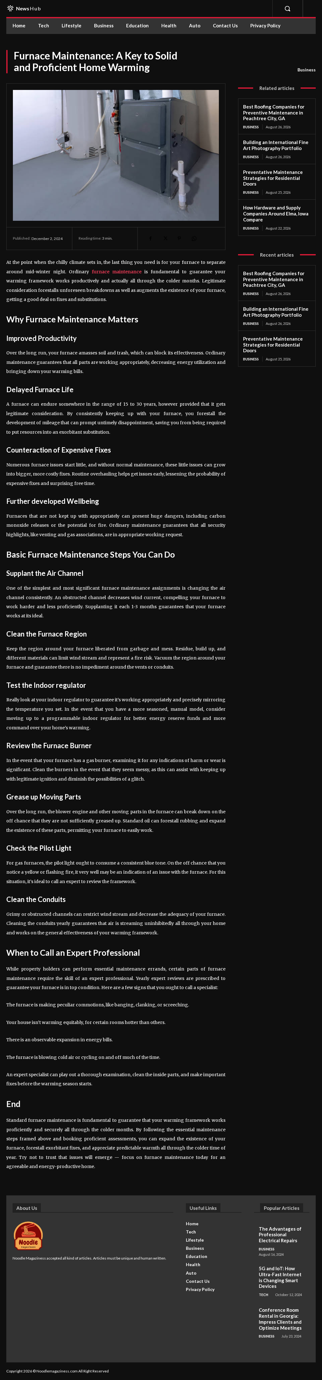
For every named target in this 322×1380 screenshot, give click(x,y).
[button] (287, 8)
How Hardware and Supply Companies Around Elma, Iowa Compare (275, 213)
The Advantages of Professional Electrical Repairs (280, 1235)
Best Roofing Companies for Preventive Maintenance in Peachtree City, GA (273, 112)
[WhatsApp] (193, 238)
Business (306, 69)
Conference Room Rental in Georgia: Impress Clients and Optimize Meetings (280, 1318)
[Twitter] (164, 238)
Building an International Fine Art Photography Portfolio (275, 145)
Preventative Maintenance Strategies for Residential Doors (273, 178)
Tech (263, 1295)
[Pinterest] (179, 238)
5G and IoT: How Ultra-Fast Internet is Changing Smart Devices (280, 1277)
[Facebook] (150, 238)
